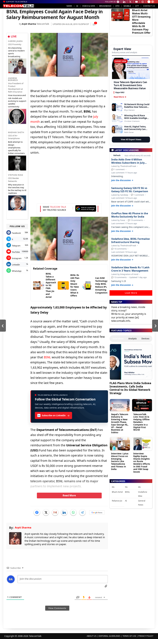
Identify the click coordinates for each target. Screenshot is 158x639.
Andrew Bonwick (13, 79)
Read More (69, 495)
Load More (131, 292)
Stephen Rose (15, 175)
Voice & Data (88, 5)
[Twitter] (46, 512)
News (69, 5)
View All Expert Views (131, 139)
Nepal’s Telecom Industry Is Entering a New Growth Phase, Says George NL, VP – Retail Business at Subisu (119, 423)
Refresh (117, 155)
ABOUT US (91, 636)
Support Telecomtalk (16, 1)
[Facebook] (37, 512)
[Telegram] (82, 512)
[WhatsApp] (73, 512)
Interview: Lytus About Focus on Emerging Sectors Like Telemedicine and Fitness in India (119, 461)
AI (77, 5)
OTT (137, 5)
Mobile (127, 5)
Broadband (105, 5)
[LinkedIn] (64, 512)
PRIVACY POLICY (145, 636)
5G (126, 487)
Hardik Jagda (15, 41)
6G (113, 487)
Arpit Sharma (29, 23)
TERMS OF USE (129, 636)
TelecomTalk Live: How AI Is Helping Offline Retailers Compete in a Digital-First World (141, 422)
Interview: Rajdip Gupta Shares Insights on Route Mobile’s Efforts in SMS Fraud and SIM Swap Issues (141, 462)
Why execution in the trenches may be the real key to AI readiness (17, 189)
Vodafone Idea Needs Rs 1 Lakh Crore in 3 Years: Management (130, 269)
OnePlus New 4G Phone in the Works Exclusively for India (129, 215)
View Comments (57, 608)
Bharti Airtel (117, 491)
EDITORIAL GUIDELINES (109, 636)
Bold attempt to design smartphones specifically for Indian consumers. (16, 147)
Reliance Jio (117, 500)
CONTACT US (149, 5)
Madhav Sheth (16, 132)
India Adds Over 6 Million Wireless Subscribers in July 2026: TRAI (128, 161)
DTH (117, 5)
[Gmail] (55, 512)
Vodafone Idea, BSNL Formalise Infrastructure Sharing (130, 240)
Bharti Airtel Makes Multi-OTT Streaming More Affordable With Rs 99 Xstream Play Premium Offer (141, 21)
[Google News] (97, 512)
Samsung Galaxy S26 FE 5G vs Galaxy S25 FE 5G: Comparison (129, 189)
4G (139, 487)
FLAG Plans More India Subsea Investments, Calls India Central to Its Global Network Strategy (130, 388)
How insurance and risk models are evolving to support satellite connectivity (17, 101)
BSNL (47, 357)
